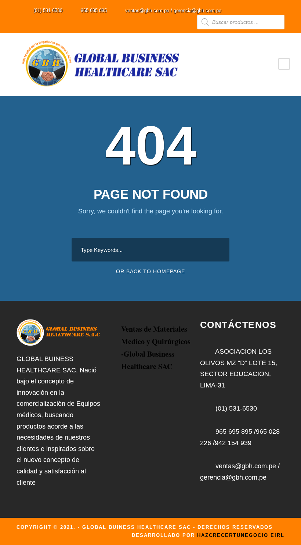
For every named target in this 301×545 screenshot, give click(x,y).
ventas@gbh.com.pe (147, 10)
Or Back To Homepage (150, 271)
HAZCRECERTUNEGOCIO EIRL (240, 535)
